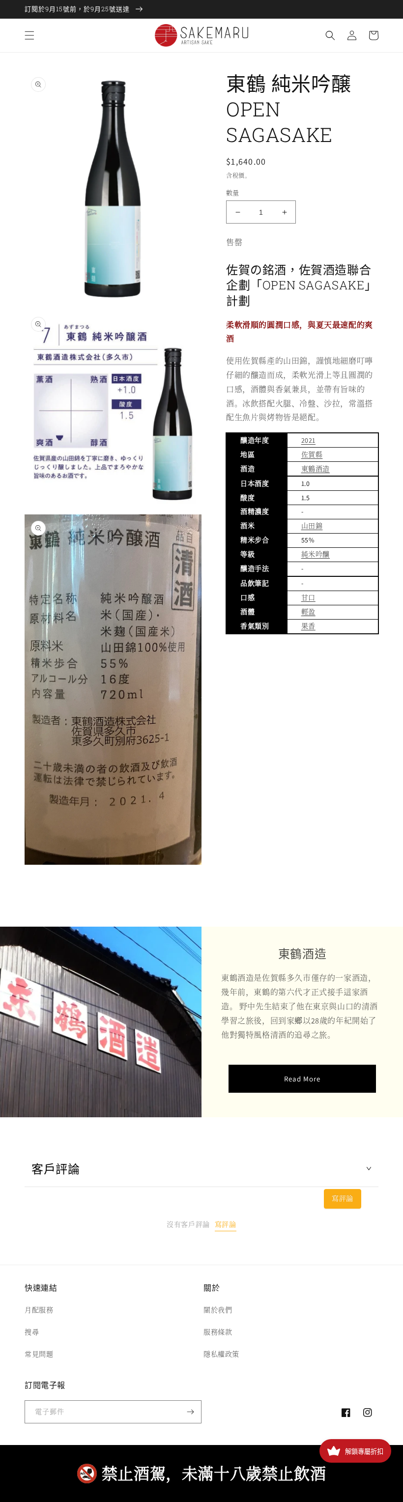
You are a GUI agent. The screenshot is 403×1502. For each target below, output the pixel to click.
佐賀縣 (312, 454)
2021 (308, 440)
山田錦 (312, 525)
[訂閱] (190, 1411)
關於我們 (217, 1309)
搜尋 (32, 1332)
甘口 (308, 597)
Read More (302, 1078)
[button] (29, 35)
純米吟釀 (315, 554)
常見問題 (39, 1354)
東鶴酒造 (315, 468)
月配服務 (39, 1309)
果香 (308, 626)
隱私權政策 (221, 1354)
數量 (232, 193)
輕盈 (308, 611)
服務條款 (217, 1332)
